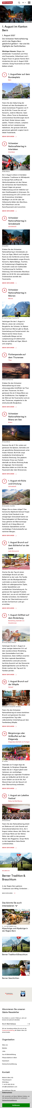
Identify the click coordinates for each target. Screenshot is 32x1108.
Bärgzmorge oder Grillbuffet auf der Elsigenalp (17, 736)
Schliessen (16, 1105)
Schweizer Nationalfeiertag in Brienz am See (17, 417)
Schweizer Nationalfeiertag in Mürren (17, 293)
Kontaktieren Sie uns (9, 1090)
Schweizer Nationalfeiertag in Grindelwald (17, 221)
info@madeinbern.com (9, 1086)
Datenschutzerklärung (9, 1100)
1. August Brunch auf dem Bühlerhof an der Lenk (18, 545)
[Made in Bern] (7, 2)
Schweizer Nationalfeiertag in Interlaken (17, 146)
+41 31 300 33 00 (8, 1084)
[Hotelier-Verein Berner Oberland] (9, 994)
